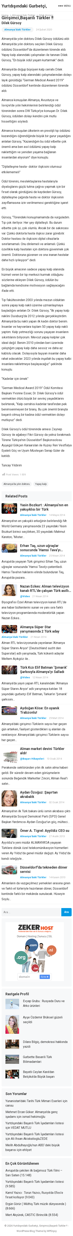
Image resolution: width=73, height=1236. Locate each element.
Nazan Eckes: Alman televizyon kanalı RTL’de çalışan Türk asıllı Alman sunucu (44, 590)
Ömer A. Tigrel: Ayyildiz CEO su (44, 831)
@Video (25, 596)
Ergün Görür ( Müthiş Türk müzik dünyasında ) (35, 1204)
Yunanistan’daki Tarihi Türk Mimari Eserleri (33, 1101)
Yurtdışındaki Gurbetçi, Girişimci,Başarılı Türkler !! (27, 11)
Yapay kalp (41, 484)
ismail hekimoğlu (33, 1117)
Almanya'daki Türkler (17, 29)
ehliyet (27, 1150)
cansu (9, 1105)
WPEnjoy (52, 1231)
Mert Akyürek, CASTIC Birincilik (26, 1215)
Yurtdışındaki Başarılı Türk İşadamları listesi (34, 1123)
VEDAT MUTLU (21, 1128)
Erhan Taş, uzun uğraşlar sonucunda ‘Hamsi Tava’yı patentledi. (40, 550)
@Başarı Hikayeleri (32, 758)
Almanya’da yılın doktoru (17, 484)
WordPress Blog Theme (30, 1231)
